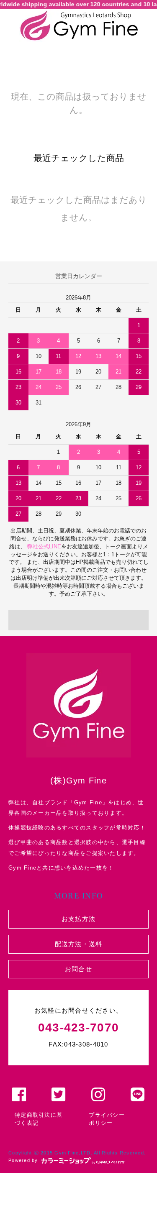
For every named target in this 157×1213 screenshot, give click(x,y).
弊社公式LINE (43, 547)
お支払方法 (78, 918)
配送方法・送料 (79, 943)
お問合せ (78, 968)
